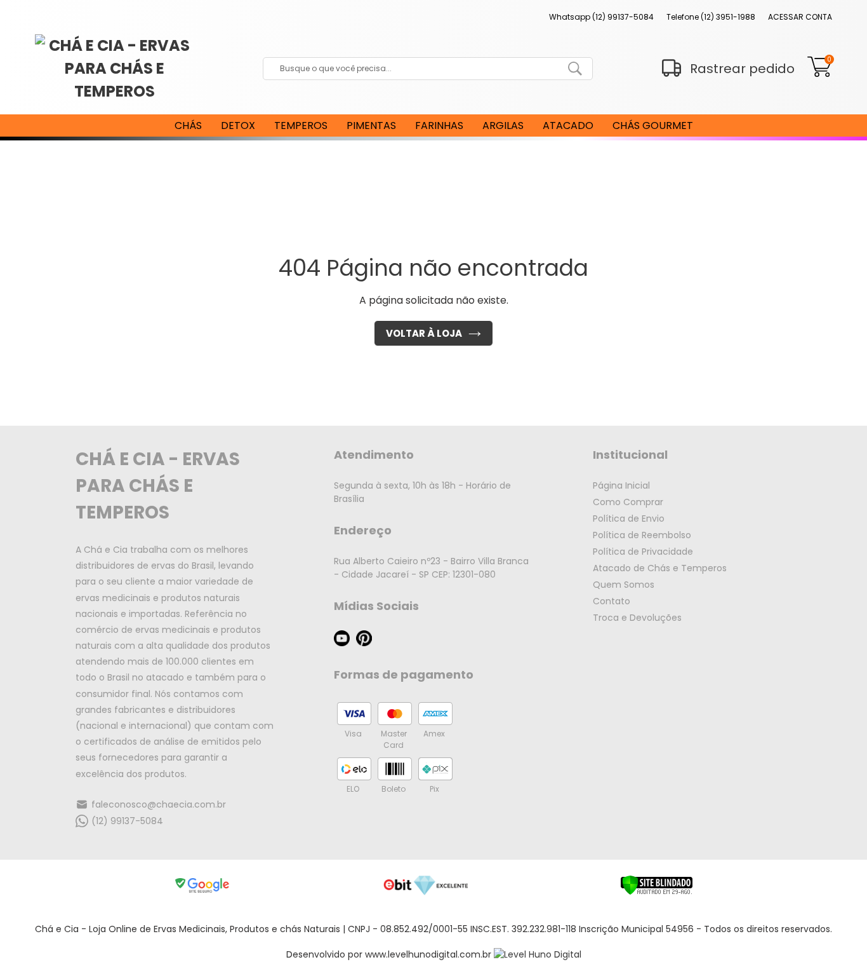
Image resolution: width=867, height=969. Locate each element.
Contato (611, 601)
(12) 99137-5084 (127, 821)
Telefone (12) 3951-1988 (710, 16)
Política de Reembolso (642, 535)
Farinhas (439, 125)
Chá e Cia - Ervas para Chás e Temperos (158, 486)
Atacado (568, 125)
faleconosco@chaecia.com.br (158, 804)
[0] (819, 73)
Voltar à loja (424, 333)
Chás (188, 125)
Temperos (301, 125)
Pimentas (371, 125)
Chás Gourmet (652, 125)
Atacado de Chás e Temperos (660, 568)
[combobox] (418, 68)
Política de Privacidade (643, 551)
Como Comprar (628, 502)
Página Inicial (621, 485)
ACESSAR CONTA (800, 16)
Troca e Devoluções (637, 617)
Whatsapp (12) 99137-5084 (601, 16)
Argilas (503, 125)
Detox (238, 125)
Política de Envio (629, 518)
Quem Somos (623, 584)
